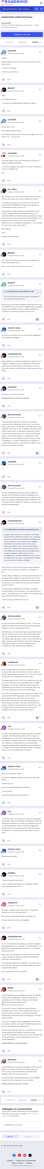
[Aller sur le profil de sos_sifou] (4, 190)
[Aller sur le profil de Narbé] (4, 989)
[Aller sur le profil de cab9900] (4, 463)
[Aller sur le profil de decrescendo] (4, 416)
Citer (8, 79)
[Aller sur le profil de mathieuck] (4, 664)
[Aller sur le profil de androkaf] (4, 388)
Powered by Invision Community (22, 1166)
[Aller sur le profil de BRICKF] (4, 89)
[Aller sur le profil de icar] (4, 727)
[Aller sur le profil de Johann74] (4, 904)
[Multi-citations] (3, 79)
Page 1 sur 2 (23, 42)
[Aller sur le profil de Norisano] (4, 1061)
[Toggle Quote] (5, 291)
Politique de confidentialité (26, 1160)
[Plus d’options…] (40, 52)
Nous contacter (18, 1163)
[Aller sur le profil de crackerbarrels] (4, 355)
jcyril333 (7, 23)
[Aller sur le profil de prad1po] (4, 874)
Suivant (35, 42)
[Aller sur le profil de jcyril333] (4, 52)
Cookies (29, 1163)
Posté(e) (16, 53)
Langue (10, 1160)
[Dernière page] (41, 42)
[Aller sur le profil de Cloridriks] (4, 154)
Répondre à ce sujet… (14, 1125)
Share (11, 1136)
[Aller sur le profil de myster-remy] (4, 329)
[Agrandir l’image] (13, 1004)
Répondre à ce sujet (22, 34)
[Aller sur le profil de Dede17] (4, 284)
